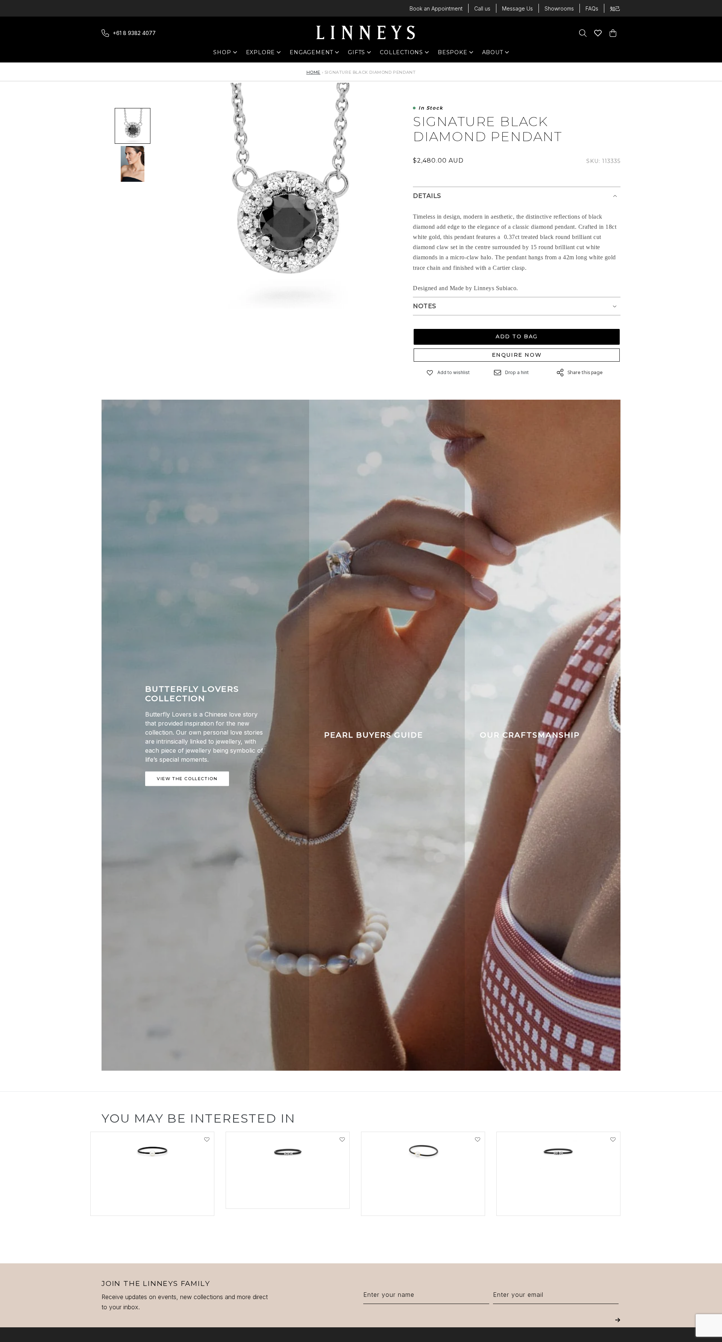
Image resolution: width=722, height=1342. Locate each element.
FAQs (591, 8)
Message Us (517, 8)
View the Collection (187, 778)
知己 (615, 8)
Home (313, 72)
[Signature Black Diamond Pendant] (132, 164)
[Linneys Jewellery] (365, 33)
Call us (482, 8)
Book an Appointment (436, 8)
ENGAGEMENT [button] (311, 54)
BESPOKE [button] (452, 54)
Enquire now (517, 354)
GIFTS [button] (360, 54)
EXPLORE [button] (260, 54)
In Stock (431, 108)
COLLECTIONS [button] (401, 54)
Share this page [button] (585, 372)
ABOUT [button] (494, 54)
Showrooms (559, 8)
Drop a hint (517, 372)
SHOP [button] (225, 54)
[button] (430, 372)
